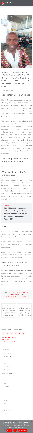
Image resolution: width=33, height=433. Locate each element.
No (15, 430)
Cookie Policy (23, 430)
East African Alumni (18, 292)
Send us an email (6, 339)
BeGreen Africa (8, 390)
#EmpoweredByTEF (12, 296)
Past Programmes (9, 376)
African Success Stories (10, 380)
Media (5, 403)
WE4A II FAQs (7, 386)
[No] (31, 426)
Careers (6, 413)
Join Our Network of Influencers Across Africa (14, 341)
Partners (6, 359)
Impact (5, 383)
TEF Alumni (22, 296)
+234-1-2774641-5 (10, 337)
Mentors (6, 363)
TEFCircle (6, 417)
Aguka (5, 393)
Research (6, 407)
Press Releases (8, 410)
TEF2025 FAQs (8, 400)
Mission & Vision (8, 353)
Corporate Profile (8, 356)
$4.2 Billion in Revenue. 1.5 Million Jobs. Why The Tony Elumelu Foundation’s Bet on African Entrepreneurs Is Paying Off (15, 213)
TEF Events (7, 369)
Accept (9, 430)
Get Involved (7, 366)
